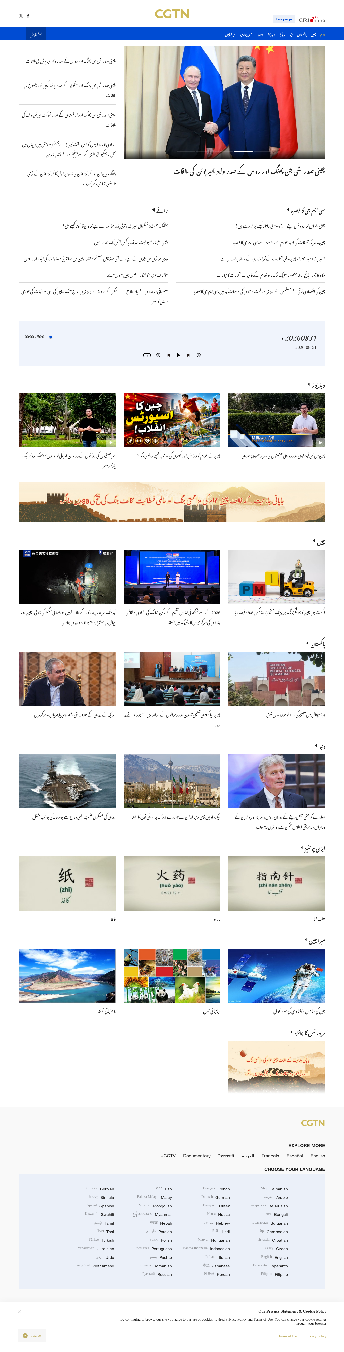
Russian (157, 1274)
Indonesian (206, 1248)
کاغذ (113, 918)
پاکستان (318, 643)
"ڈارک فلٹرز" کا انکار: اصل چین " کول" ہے (137, 274)
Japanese (214, 1265)
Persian (158, 1231)
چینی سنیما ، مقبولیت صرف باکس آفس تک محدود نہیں (131, 241)
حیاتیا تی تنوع (211, 1010)
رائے (162, 210)
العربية (248, 1155)
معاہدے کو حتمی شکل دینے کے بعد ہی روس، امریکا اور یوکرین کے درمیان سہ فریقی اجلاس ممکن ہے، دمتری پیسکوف (280, 821)
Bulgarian (270, 1223)
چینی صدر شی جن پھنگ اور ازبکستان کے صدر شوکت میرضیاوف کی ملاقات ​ (238, 169)
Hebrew (217, 1223)
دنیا (322, 745)
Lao (164, 1188)
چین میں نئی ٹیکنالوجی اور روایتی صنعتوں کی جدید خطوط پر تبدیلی (283, 455)
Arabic (276, 1197)
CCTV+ (168, 1155)
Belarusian (268, 1205)
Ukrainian (96, 1248)
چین (321, 540)
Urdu (105, 1257)
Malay (154, 1197)
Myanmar (152, 1214)
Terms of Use (287, 1336)
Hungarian (214, 1240)
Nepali (161, 1223)
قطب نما (319, 918)
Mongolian (155, 1205)
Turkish (101, 1240)
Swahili (99, 1214)
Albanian (274, 1188)
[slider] (50, 337)
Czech (276, 1248)
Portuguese (153, 1248)
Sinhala (101, 1197)
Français (270, 1155)
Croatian (273, 1240)
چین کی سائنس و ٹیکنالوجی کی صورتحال (299, 1010)
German (215, 1197)
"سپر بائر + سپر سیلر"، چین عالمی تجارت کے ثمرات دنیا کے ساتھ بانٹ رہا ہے (272, 258)
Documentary (197, 1155)
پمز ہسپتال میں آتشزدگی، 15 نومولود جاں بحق (295, 714)
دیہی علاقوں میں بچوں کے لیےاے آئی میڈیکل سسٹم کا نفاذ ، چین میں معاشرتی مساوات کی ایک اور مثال (96, 258)
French (216, 1188)
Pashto (161, 1257)
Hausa (218, 1214)
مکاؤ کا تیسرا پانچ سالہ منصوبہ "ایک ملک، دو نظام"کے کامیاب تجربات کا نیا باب (271, 274)
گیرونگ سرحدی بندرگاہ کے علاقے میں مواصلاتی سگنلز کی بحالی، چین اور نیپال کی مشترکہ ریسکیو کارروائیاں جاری (68, 616)
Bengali (277, 1214)
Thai (106, 1231)
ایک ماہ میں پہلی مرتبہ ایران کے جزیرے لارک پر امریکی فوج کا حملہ (176, 816)
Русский (226, 1155)
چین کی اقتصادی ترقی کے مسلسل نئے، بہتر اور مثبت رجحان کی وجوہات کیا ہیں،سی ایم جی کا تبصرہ (259, 291)
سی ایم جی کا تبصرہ (308, 210)
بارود (217, 918)
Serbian (100, 1188)
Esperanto (270, 1265)
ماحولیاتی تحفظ (107, 1010)
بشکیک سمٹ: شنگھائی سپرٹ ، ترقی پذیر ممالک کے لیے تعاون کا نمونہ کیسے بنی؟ (115, 225)
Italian (217, 1257)
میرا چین (317, 939)
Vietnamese (94, 1265)
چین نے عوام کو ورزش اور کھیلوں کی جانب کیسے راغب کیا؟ (178, 455)
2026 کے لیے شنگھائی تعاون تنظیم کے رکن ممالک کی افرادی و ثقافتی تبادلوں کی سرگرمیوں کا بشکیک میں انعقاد (173, 616)
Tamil (104, 1223)
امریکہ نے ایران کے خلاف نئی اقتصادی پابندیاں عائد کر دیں (75, 714)
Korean (217, 1274)
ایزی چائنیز (315, 847)
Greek (216, 1205)
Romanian (155, 1265)
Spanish (100, 1205)
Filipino (274, 1274)
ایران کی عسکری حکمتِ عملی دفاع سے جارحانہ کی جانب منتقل (74, 816)
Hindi (221, 1231)
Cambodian (274, 1231)
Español (295, 1155)
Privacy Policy (315, 1336)
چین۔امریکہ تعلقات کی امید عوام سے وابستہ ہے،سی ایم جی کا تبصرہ (279, 241)
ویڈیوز (318, 384)
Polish (161, 1240)
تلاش (33, 33)
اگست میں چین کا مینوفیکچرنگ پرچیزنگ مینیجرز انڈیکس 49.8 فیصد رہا (280, 611)
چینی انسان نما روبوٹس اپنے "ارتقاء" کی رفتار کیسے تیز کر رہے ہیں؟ (280, 225)
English (318, 1155)
